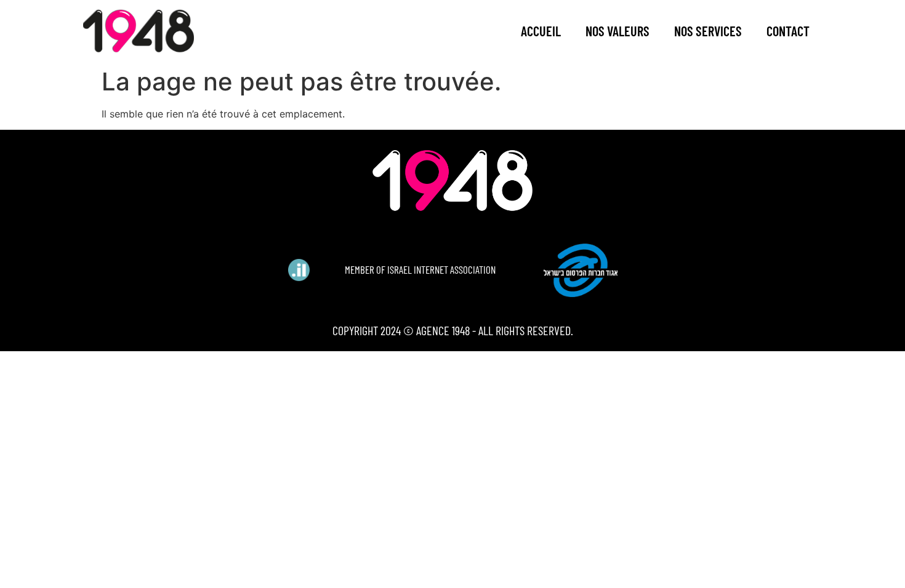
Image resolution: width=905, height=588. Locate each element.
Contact (788, 31)
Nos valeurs (617, 31)
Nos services (708, 31)
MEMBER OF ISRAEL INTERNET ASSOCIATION (420, 269)
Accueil (541, 31)
